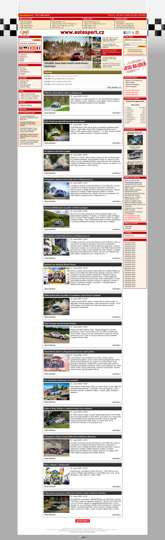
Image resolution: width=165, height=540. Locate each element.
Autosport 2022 (130, 249)
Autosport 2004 (130, 284)
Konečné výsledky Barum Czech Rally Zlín (62, 78)
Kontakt (22, 74)
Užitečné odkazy (26, 105)
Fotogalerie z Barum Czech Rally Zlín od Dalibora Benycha (70, 437)
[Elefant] (135, 159)
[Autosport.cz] (75, 34)
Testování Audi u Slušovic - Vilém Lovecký (134, 209)
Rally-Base (23, 83)
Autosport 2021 (130, 251)
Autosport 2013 (130, 266)
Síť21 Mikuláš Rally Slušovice (125, 27)
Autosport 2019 (130, 255)
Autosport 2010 (130, 272)
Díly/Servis (23, 57)
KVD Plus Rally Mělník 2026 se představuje (63, 93)
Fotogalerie (129, 129)
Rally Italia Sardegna (26, 25)
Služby (22, 59)
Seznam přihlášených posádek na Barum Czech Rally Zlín (29, 117)
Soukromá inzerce (26, 52)
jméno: (133, 39)
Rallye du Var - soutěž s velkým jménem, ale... (133, 198)
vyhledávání (24, 37)
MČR (85, 19)
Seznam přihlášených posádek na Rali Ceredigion (66, 208)
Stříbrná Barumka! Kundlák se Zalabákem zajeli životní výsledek (72, 295)
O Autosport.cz (25, 72)
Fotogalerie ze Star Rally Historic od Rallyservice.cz (67, 236)
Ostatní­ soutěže (121, 19)
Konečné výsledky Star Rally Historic (61, 81)
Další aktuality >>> (114, 87)
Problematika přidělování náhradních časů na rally (133, 183)
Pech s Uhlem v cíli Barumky (56, 465)
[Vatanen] (135, 145)
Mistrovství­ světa (26, 19)
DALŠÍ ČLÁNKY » (82, 521)
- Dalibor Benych (135, 162)
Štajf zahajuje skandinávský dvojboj (60, 323)
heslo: (127, 44)
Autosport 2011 (130, 270)
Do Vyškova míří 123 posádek (57, 151)
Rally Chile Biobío (25, 24)
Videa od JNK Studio (28, 94)
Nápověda (23, 70)
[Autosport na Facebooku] (125, 32)
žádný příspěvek (49, 113)
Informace (23, 65)
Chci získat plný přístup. (135, 51)
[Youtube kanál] (133, 32)
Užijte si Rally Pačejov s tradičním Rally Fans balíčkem (68, 408)
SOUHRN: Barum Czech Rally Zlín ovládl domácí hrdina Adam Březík (28, 129)
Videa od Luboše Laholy (29, 98)
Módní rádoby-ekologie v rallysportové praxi (133, 190)
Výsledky (128, 228)
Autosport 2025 (130, 243)
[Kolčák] (135, 174)
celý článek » (116, 113)
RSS (90, 19)
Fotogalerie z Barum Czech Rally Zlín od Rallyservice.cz (68, 180)
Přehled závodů (131, 223)
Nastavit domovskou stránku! (135, 54)
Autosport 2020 (130, 252)
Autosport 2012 (130, 268)
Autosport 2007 (130, 278)
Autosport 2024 (130, 245)
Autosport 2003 (130, 286)
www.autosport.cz (26, 15)
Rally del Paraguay (26, 22)
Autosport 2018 (130, 256)
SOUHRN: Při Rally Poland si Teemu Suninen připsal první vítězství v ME (29, 142)
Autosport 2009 (130, 274)
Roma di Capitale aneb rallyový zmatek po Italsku (134, 201)
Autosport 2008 (130, 276)
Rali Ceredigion (58, 22)
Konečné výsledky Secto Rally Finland (61, 84)
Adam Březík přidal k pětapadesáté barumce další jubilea (69, 352)
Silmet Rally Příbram (92, 22)
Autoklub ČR (24, 81)
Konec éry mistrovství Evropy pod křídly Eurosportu (135, 194)
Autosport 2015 (130, 262)
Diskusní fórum (130, 77)
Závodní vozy (129, 236)
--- (126, 88)
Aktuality (48, 72)
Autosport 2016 (130, 260)
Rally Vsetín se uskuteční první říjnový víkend (64, 121)
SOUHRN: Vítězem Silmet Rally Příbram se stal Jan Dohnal (29, 136)
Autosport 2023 (130, 247)
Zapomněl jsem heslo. (135, 50)
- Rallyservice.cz (135, 132)
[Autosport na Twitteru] (129, 32)
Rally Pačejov (90, 27)
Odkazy (22, 102)
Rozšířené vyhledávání (28, 43)
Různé (22, 60)
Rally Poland (58, 27)
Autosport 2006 (130, 280)
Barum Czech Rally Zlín (63, 25)
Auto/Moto (23, 55)
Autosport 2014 (130, 264)
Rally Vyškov (90, 25)
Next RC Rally (25, 87)
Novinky (22, 68)
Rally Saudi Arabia (25, 27)
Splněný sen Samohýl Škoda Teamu (60, 265)
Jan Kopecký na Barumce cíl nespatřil (61, 380)
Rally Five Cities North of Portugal (64, 24)
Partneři (22, 78)
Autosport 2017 (130, 258)
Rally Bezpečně (25, 85)
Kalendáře (128, 226)
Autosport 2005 (130, 282)
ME (53, 19)
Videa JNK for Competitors (30, 96)
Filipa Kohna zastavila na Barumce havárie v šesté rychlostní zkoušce (75, 493)
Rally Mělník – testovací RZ (125, 24)
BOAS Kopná (120, 22)
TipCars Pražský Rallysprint (125, 25)
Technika (128, 233)
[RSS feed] (137, 32)
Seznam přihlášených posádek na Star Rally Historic (27, 123)
